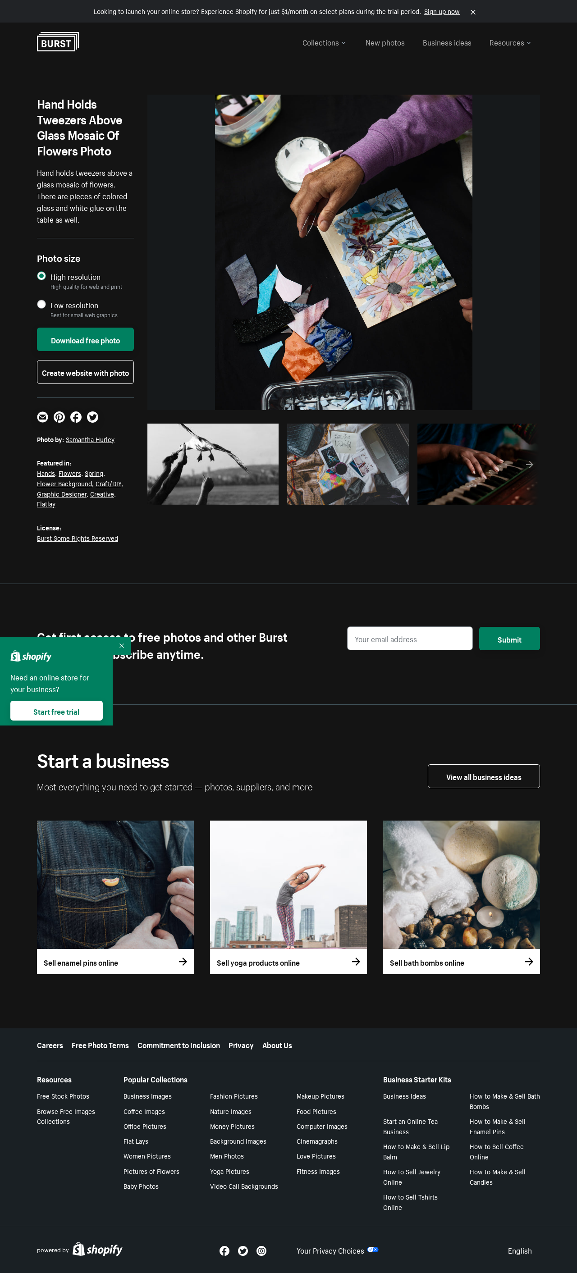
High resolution (75, 276)
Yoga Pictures (229, 1171)
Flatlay (46, 503)
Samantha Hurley (90, 439)
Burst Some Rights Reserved (77, 538)
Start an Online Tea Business (410, 1126)
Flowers (70, 473)
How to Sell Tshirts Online (410, 1201)
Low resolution (74, 305)
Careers (50, 1044)
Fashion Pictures (234, 1095)
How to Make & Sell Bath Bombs (505, 1100)
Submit (510, 638)
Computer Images (322, 1126)
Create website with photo (85, 372)
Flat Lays (136, 1140)
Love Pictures (316, 1155)
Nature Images (231, 1111)
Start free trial (56, 710)
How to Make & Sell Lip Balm (416, 1151)
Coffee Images (144, 1111)
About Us (277, 1044)
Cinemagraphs (317, 1140)
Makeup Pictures (320, 1095)
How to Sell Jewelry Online (411, 1176)
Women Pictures (147, 1155)
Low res (250, 495)
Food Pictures (316, 1111)
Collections (320, 41)
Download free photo (85, 339)
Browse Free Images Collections (66, 1116)
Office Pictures (145, 1126)
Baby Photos (141, 1186)
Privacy (241, 1044)
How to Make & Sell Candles (498, 1176)
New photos (385, 41)
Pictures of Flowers (151, 1171)
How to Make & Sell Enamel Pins (498, 1126)
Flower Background (64, 483)
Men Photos (227, 1155)
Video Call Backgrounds (244, 1186)
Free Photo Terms (100, 1044)
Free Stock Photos (63, 1095)
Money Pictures (232, 1126)
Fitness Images (318, 1171)
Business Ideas (404, 1095)
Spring (94, 473)
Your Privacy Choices (330, 1249)
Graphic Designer (62, 493)
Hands (46, 473)
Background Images (238, 1140)
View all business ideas (484, 776)
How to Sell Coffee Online (497, 1151)
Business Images (148, 1095)
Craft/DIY (108, 483)
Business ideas (447, 41)
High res (215, 495)
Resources (507, 41)
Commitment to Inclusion (178, 1044)
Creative (102, 493)
